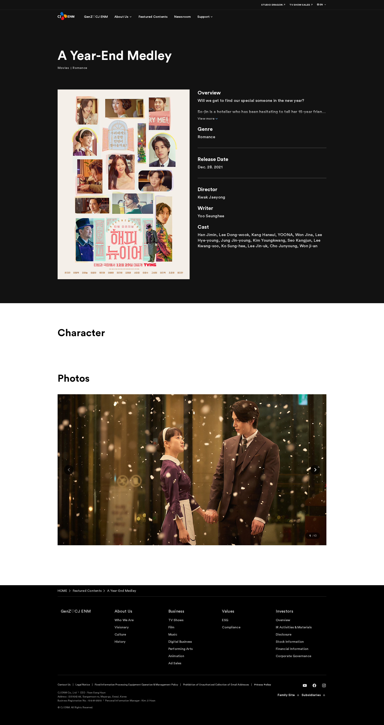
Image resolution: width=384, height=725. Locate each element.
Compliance (231, 627)
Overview (283, 620)
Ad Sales (174, 663)
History (120, 641)
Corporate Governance (293, 656)
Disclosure (283, 634)
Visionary (122, 627)
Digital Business (180, 641)
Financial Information (292, 649)
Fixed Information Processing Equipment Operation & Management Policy (136, 684)
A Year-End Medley (121, 590)
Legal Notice (83, 684)
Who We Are (124, 620)
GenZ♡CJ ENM (76, 611)
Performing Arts (180, 649)
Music (172, 634)
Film (171, 627)
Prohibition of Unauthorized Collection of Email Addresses (216, 684)
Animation (176, 656)
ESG (225, 620)
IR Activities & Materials (294, 627)
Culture (120, 634)
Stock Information (290, 641)
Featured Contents (87, 590)
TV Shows (176, 620)
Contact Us (64, 684)
